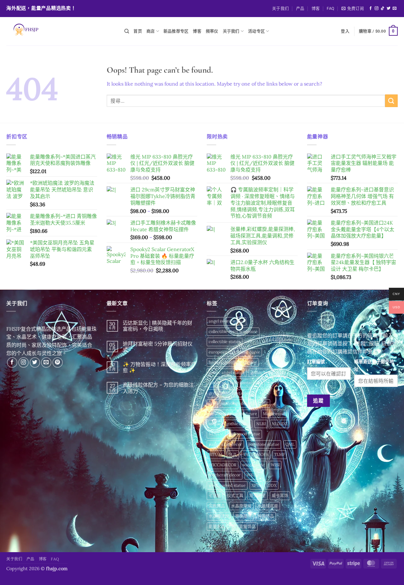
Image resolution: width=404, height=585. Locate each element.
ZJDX (271, 485)
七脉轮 (215, 495)
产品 (300, 8)
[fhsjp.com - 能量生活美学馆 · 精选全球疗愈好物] (60, 31)
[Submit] (391, 100)
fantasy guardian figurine (233, 362)
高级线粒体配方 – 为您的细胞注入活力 (158, 388)
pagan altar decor (225, 444)
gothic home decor (268, 372)
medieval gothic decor (229, 423)
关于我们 (280, 8)
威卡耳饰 (280, 495)
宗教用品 (217, 506)
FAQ (330, 8)
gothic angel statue (227, 372)
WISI (275, 464)
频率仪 (212, 31)
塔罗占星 (257, 495)
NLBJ (261, 423)
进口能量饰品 (243, 526)
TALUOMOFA (255, 454)
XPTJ (256, 485)
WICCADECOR (222, 464)
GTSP (263, 403)
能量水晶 (217, 526)
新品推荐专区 (176, 31)
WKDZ (253, 475)
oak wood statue (244, 434)
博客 (316, 8)
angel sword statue (226, 321)
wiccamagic (253, 464)
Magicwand (274, 413)
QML (289, 444)
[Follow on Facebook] (370, 8)
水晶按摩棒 (241, 506)
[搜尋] (126, 31)
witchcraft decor (225, 475)
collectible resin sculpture (233, 331)
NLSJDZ (216, 434)
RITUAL (216, 454)
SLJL (233, 454)
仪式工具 (235, 495)
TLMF (279, 454)
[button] (353, 8)
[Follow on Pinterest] (57, 362)
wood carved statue (227, 485)
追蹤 (318, 400)
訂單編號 (316, 362)
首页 (138, 31)
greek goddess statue (229, 393)
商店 (150, 31)
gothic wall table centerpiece (236, 382)
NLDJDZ (280, 423)
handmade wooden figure (233, 413)
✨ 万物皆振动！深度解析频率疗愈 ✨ (159, 367)
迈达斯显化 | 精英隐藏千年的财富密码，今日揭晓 (157, 326)
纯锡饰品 (266, 516)
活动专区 (256, 31)
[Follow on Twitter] (388, 8)
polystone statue (263, 444)
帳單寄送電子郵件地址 (374, 365)
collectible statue (225, 341)
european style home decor (234, 352)
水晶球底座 (268, 506)
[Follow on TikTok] (382, 8)
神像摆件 (243, 516)
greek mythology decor (230, 403)
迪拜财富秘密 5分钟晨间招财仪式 (158, 347)
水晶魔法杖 (219, 516)
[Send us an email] (394, 8)
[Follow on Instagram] (376, 8)
